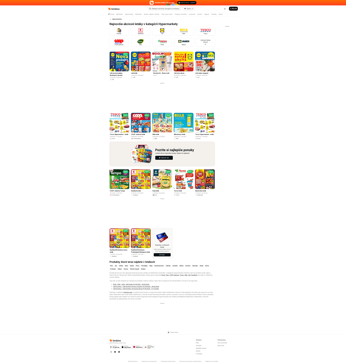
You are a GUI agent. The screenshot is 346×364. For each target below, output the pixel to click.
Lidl (189, 275)
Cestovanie (192, 14)
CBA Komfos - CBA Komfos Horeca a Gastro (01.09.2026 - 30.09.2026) (136, 287)
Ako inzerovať (222, 343)
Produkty (214, 14)
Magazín (206, 14)
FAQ (197, 343)
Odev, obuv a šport (167, 14)
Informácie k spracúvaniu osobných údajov (190, 361)
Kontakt (198, 346)
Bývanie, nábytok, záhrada (151, 14)
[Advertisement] (162, 96)
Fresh (163, 275)
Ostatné (199, 14)
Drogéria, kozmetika (181, 14)
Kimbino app (128, 292)
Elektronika (138, 14)
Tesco (182, 275)
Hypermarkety (129, 14)
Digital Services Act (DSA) (211, 361)
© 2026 (133, 361)
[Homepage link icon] (168, 332)
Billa (186, 275)
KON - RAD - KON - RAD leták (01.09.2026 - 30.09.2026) (131, 284)
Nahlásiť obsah (201, 348)
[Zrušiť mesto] (192, 9)
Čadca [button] (189, 9)
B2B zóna (221, 346)
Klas (167, 275)
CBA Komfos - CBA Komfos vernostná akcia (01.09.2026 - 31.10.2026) (136, 289)
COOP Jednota (174, 275)
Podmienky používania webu (168, 361)
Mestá (220, 14)
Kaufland (194, 275)
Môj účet (234, 8)
